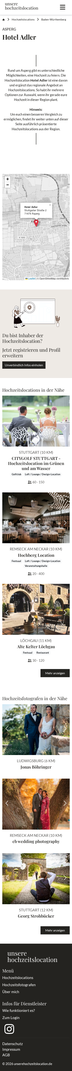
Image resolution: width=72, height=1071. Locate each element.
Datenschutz (12, 1043)
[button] (36, 223)
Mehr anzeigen (55, 673)
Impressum (11, 1049)
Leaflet (31, 278)
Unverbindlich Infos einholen (24, 365)
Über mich (10, 991)
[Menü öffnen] (62, 7)
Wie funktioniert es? (18, 1010)
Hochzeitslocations (23, 19)
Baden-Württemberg (53, 19)
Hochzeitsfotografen (19, 984)
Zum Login (11, 1017)
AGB (6, 1055)
